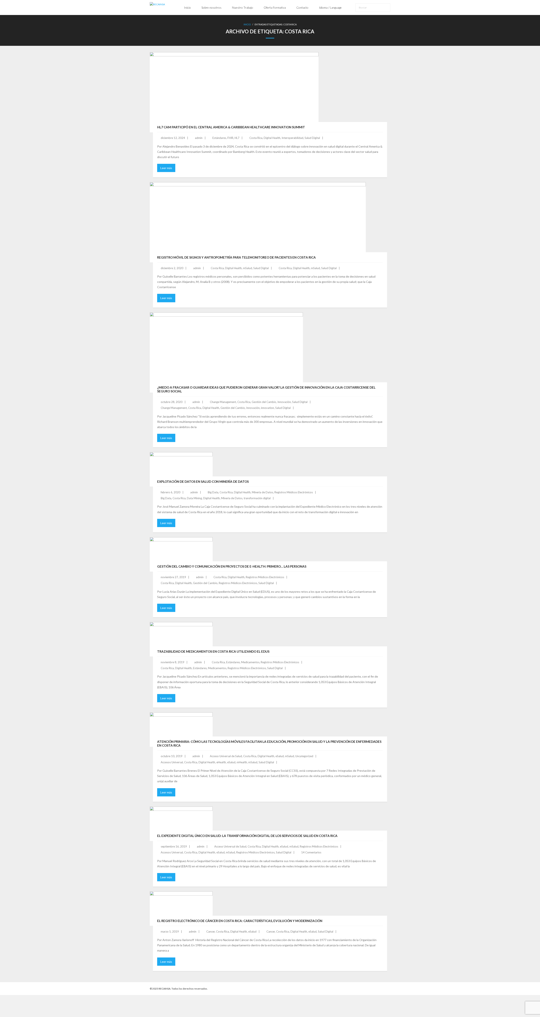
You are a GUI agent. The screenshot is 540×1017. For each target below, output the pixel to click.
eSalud (279, 756)
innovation (267, 408)
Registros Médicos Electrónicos (293, 492)
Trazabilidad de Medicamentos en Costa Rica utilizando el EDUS (213, 651)
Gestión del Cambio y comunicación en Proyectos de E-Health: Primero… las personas (231, 566)
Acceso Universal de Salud (226, 756)
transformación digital (257, 498)
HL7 (237, 138)
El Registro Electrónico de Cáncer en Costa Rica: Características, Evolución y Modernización (239, 921)
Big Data (213, 492)
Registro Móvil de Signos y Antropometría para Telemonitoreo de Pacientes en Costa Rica (236, 257)
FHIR (230, 138)
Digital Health (272, 138)
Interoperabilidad (292, 138)
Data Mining (194, 498)
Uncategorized (304, 756)
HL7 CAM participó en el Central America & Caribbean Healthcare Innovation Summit (231, 127)
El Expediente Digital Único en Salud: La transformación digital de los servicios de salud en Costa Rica (247, 836)
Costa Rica (255, 138)
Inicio (247, 24)
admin (198, 138)
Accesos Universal (172, 762)
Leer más (166, 168)
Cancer (210, 931)
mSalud (247, 268)
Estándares (219, 138)
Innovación (284, 402)
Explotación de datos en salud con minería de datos (203, 481)
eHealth (221, 762)
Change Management (223, 402)
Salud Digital (312, 138)
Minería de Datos (262, 492)
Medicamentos (250, 662)
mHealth (242, 762)
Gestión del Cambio (264, 402)
